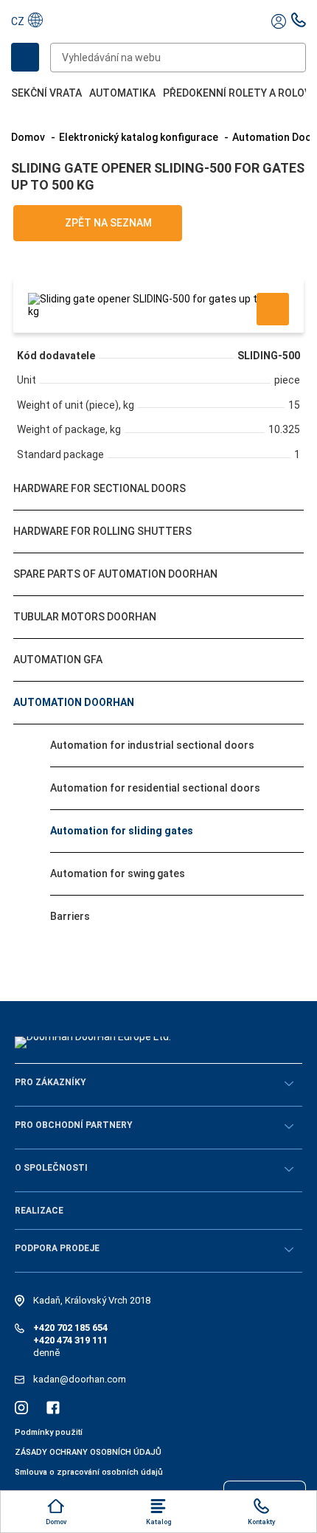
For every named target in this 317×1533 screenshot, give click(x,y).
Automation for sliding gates (121, 831)
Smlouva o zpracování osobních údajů (89, 1472)
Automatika (122, 93)
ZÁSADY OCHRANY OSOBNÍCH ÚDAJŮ (88, 1452)
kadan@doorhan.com (79, 1379)
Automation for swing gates (117, 873)
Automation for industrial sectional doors (152, 745)
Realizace (39, 1210)
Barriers (70, 916)
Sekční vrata (46, 93)
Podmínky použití (49, 1432)
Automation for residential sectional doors (155, 788)
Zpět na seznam (107, 223)
